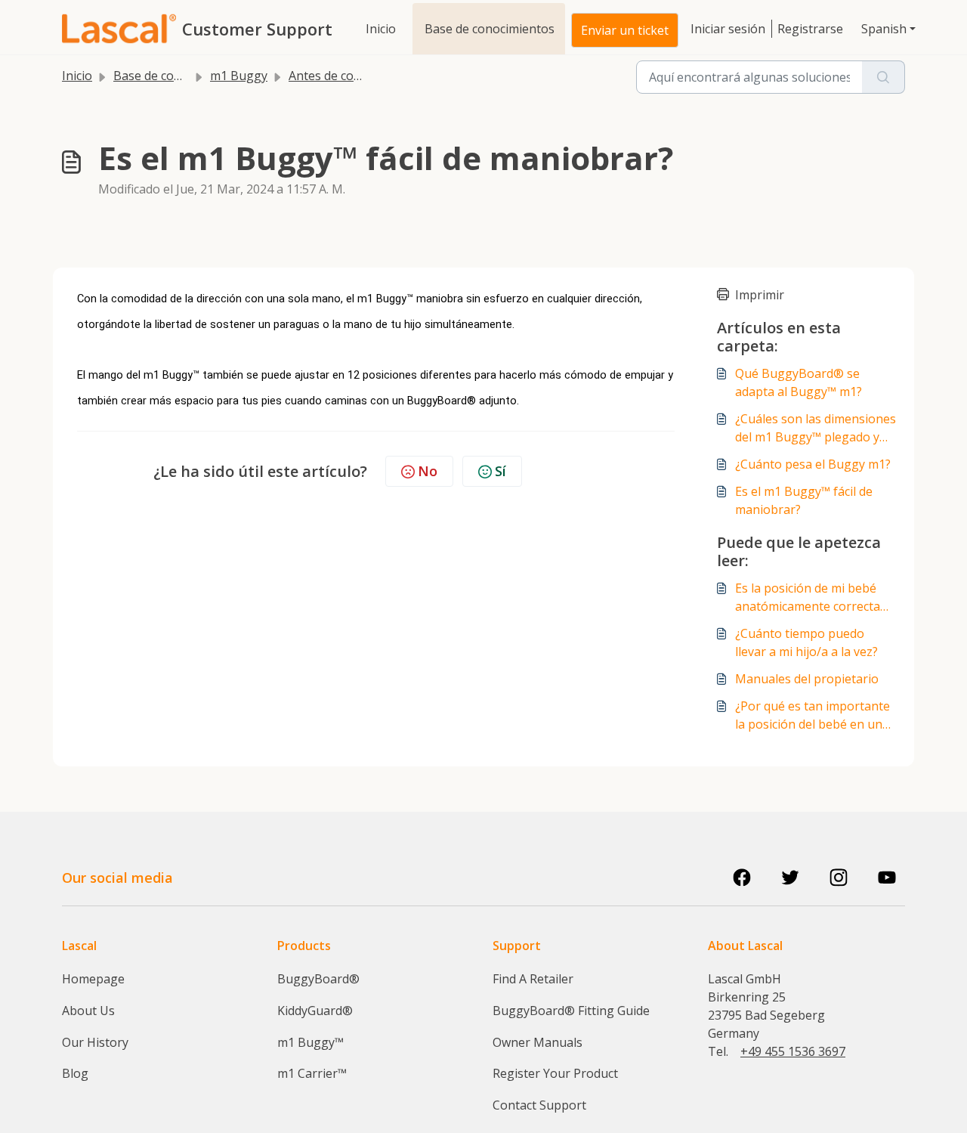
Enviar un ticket (625, 30)
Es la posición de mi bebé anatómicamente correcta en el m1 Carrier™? (807, 597)
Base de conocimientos (490, 28)
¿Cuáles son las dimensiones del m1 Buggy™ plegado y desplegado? (815, 428)
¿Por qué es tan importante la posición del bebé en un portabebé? (812, 715)
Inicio (381, 28)
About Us (88, 1010)
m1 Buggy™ (310, 1042)
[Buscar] (883, 77)
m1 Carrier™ (312, 1073)
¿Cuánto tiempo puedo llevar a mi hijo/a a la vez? (806, 642)
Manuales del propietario (807, 678)
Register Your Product (555, 1073)
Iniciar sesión (727, 28)
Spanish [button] (884, 28)
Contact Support (539, 1105)
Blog (75, 1073)
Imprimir (759, 294)
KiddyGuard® (315, 1010)
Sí (500, 471)
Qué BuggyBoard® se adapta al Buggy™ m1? (798, 382)
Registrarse (810, 28)
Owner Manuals (537, 1042)
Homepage (93, 978)
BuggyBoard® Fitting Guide (571, 1010)
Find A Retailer (533, 978)
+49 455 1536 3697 (792, 1051)
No (427, 471)
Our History (95, 1042)
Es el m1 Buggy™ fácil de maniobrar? (804, 500)
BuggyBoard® (318, 978)
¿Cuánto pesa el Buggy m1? (813, 464)
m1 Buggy (238, 75)
